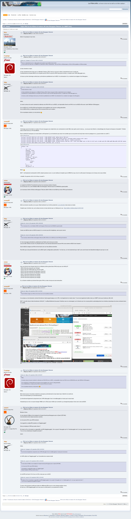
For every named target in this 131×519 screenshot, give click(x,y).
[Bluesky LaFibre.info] (4, 197)
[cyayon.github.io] (4, 432)
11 (11, 23)
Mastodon (52, 515)
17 (19, 23)
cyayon (6, 407)
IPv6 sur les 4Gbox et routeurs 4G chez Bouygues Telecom (38, 32)
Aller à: (104, 504)
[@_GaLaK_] (4, 52)
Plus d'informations (76, 514)
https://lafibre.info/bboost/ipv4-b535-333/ (73, 208)
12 (12, 23)
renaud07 (7, 121)
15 (17, 23)
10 (10, 23)
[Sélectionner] (26, 135)
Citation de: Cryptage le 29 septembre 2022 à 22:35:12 (32, 449)
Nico (5, 32)
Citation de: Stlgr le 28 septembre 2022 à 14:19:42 (31, 291)
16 (18, 23)
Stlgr (5, 82)
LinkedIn (58, 515)
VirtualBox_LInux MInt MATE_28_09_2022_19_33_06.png (33, 362)
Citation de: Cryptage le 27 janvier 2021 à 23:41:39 (31, 60)
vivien (6, 180)
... (7, 23)
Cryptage (7, 56)
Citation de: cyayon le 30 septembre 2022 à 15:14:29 (31, 460)
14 (15, 23)
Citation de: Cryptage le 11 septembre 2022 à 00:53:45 (32, 86)
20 (23, 23)
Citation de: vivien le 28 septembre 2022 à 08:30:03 (31, 223)
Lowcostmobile (61, 205)
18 (21, 23)
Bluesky (46, 515)
